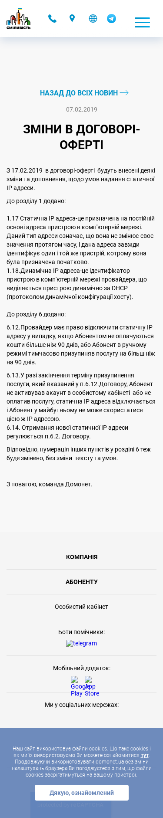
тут (145, 755)
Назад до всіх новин (80, 93)
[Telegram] (111, 20)
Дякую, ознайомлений (82, 792)
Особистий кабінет (81, 606)
